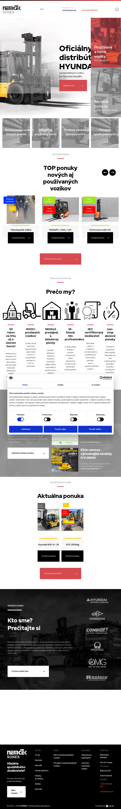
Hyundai (38, 765)
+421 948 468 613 (89, 10)
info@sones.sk (69, 10)
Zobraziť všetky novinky (23, 453)
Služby (38, 784)
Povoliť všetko (95, 429)
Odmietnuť (26, 429)
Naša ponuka (68, 85)
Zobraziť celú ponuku (53, 259)
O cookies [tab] (96, 385)
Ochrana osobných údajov (85, 766)
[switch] (47, 419)
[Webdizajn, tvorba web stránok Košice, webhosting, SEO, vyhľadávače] (109, 806)
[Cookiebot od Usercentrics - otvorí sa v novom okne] (101, 378)
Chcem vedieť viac (20, 671)
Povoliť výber (60, 429)
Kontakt (38, 789)
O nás (37, 755)
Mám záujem (14, 791)
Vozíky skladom (41, 770)
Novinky (38, 760)
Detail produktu (18, 238)
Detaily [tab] (60, 385)
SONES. (24, 806)
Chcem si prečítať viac (90, 442)
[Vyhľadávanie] (117, 9)
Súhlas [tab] (25, 385)
